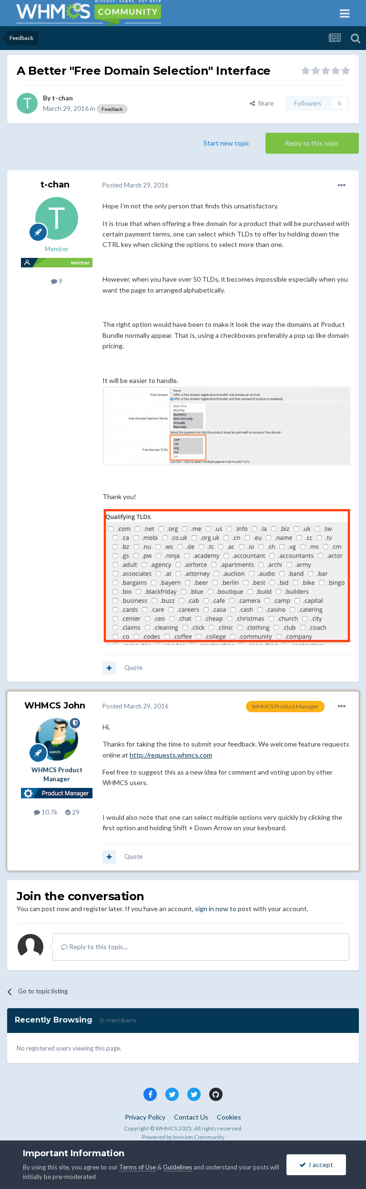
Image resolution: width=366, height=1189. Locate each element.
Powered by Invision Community (183, 1136)
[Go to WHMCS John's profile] (56, 739)
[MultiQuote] (109, 668)
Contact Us (191, 1117)
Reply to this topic (312, 143)
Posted (135, 185)
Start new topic (226, 143)
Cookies (229, 1117)
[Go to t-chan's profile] (27, 103)
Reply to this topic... (98, 947)
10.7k (49, 812)
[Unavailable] (226, 426)
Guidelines (177, 1167)
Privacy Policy (145, 1117)
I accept (319, 1164)
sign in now (211, 908)
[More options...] (341, 185)
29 (75, 812)
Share (264, 103)
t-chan (62, 98)
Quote (133, 667)
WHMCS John (54, 705)
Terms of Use (137, 1167)
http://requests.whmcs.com (171, 755)
